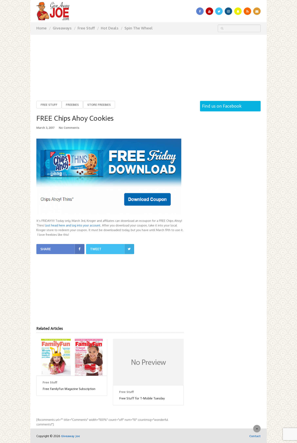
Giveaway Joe (70, 436)
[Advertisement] (148, 64)
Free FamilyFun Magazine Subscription (69, 389)
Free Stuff (86, 28)
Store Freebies (99, 104)
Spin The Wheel (138, 28)
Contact (255, 436)
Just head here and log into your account (72, 225)
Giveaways (62, 28)
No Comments (69, 127)
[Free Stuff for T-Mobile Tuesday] (148, 362)
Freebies (72, 104)
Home (41, 28)
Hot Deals (109, 28)
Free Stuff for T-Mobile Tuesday (142, 398)
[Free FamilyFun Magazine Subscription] (71, 357)
